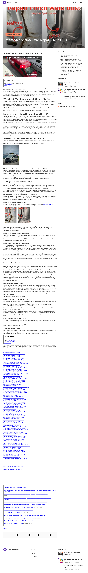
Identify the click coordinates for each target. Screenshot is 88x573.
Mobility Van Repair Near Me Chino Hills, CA (14, 453)
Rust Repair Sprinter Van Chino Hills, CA (12, 366)
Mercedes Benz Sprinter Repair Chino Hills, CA (14, 359)
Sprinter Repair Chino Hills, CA (10, 395)
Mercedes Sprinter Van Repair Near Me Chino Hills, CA (16, 370)
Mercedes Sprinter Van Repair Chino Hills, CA (14, 437)
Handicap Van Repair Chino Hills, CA (12, 374)
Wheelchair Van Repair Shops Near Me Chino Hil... (72, 60)
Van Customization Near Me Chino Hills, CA (13, 440)
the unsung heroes (47, 204)
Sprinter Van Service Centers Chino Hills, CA (13, 371)
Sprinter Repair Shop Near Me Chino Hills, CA (14, 358)
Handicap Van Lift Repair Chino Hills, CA (68, 55)
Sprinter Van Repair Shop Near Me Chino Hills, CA (15, 403)
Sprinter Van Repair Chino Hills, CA (11, 352)
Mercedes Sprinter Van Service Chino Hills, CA (14, 356)
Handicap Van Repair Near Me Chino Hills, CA (14, 396)
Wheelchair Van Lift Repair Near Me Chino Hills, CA (15, 373)
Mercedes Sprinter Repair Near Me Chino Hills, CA (15, 367)
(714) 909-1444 (8, 84)
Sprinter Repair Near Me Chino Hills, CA (12, 355)
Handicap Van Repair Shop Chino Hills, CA (13, 418)
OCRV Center (7, 85)
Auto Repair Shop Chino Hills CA (14, 34)
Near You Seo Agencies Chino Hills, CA (12, 469)
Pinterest (42, 535)
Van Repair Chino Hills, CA (9, 385)
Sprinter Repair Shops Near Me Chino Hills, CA (14, 422)
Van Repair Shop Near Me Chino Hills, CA (13, 407)
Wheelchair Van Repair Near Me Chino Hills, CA (14, 399)
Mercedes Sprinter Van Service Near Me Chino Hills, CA (16, 363)
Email (53, 535)
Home (74, 2)
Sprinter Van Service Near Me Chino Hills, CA (14, 350)
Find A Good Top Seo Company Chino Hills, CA (14, 466)
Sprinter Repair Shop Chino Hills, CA (11, 457)
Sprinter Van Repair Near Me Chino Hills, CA (13, 404)
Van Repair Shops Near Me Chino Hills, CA (13, 362)
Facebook (21, 535)
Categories (81, 2)
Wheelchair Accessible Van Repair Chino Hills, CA (15, 378)
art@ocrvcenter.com (12, 341)
